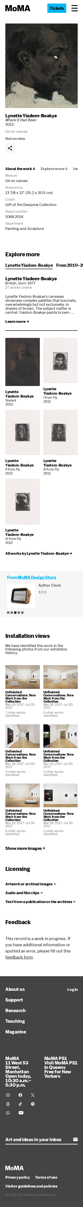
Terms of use (46, 1177)
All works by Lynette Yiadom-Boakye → (38, 553)
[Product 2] (12, 612)
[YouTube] (22, 1112)
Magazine (15, 1031)
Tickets (57, 8)
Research (15, 1010)
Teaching (15, 1021)
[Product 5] (22, 612)
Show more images (23, 848)
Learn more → (17, 321)
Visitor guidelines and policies (31, 1186)
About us (15, 989)
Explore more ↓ (54, 168)
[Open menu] (74, 8)
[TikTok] (22, 1104)
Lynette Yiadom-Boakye (31, 115)
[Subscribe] (75, 1139)
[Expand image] (41, 66)
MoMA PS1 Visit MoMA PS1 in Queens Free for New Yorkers (60, 1067)
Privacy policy (17, 1177)
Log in (72, 989)
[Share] (10, 148)
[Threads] (9, 1104)
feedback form (19, 957)
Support (14, 999)
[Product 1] (8, 612)
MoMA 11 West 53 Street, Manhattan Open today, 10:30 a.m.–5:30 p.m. (18, 1071)
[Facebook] (22, 1095)
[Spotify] (34, 1104)
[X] (34, 1095)
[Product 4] (19, 612)
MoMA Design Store (37, 577)
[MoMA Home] (17, 8)
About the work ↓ (20, 168)
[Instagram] (9, 1095)
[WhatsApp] (9, 1112)
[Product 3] (15, 612)
